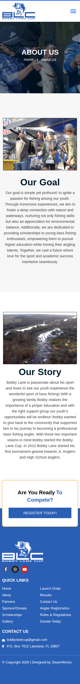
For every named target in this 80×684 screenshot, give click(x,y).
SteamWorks (62, 662)
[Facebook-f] (5, 569)
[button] (73, 11)
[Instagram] (15, 569)
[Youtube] (24, 569)
